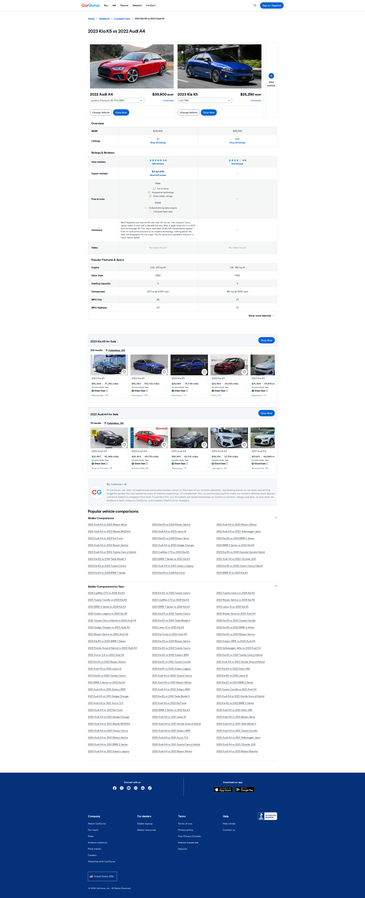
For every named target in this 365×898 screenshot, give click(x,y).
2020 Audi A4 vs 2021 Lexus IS (169, 716)
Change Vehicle (101, 112)
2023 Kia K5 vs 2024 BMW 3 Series (235, 538)
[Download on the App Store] (223, 790)
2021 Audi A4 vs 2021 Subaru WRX (107, 689)
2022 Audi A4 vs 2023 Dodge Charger (173, 545)
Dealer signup (145, 823)
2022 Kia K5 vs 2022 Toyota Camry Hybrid (239, 654)
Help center (229, 823)
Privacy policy (185, 829)
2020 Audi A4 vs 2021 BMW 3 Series (108, 744)
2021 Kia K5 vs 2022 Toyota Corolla (171, 661)
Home (91, 18)
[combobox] (102, 876)
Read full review (158, 175)
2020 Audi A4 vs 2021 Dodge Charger (109, 716)
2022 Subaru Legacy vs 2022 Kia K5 (107, 613)
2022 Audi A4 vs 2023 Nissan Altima (236, 524)
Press (91, 836)
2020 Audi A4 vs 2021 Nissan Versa (235, 716)
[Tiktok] (150, 789)
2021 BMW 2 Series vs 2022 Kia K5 (106, 682)
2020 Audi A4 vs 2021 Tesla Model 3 (236, 723)
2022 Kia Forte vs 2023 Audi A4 (169, 634)
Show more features (260, 315)
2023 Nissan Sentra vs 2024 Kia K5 (235, 599)
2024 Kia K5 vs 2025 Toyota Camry (171, 592)
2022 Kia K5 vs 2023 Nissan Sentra (235, 634)
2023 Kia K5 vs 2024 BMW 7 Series (107, 572)
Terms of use (185, 823)
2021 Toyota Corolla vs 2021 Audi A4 (236, 689)
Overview (168, 100)
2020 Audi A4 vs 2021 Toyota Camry (108, 730)
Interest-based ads (188, 842)
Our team (93, 829)
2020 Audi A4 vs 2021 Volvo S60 (234, 710)
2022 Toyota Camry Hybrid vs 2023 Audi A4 (112, 620)
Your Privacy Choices (189, 836)
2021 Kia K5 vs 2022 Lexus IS (232, 675)
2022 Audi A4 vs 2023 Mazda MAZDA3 (109, 531)
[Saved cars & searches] (255, 5)
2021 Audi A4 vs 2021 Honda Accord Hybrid (240, 696)
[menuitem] (106, 5)
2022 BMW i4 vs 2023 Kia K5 (232, 572)
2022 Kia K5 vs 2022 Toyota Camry (171, 613)
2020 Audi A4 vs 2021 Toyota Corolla (236, 730)
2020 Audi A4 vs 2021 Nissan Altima (172, 751)
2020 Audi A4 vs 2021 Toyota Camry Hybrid (176, 744)
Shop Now (121, 112)
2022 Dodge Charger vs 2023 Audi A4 (109, 627)
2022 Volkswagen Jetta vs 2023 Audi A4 (238, 648)
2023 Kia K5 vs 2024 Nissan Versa (170, 538)
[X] (121, 789)
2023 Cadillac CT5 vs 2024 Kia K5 (170, 599)
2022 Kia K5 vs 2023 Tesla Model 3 (171, 620)
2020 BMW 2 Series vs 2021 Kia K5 (171, 710)
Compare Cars (122, 18)
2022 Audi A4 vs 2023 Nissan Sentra (108, 545)
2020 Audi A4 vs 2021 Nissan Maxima (237, 751)
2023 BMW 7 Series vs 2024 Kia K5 (171, 606)
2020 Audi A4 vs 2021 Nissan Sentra (108, 737)
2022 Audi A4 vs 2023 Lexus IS (169, 531)
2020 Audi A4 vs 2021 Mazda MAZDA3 (109, 723)
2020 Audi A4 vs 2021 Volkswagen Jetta (238, 737)
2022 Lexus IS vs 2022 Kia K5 (168, 627)
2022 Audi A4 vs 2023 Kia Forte (105, 538)
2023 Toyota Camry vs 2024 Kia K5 (235, 592)
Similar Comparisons (101, 518)
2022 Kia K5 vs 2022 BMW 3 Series (235, 627)
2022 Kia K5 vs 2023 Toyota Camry (171, 648)
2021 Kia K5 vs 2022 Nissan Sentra (107, 661)
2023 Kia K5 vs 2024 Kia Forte (168, 572)
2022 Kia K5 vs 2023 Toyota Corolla (236, 620)
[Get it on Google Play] (244, 790)
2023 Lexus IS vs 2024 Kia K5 (232, 606)
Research (104, 18)
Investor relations (97, 842)
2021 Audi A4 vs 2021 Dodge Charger (108, 696)
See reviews (158, 163)
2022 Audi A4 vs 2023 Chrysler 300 (236, 558)
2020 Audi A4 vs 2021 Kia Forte (105, 710)
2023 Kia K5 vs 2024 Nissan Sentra (171, 524)
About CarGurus (97, 823)
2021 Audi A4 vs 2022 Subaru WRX (171, 689)
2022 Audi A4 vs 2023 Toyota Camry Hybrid (112, 552)
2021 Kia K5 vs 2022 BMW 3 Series (235, 703)
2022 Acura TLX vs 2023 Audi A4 (106, 654)
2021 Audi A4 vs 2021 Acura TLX (105, 703)
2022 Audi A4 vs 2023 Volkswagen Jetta (238, 531)
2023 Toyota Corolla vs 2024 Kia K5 (107, 599)
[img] (107, 391)
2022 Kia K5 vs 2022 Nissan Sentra (171, 641)
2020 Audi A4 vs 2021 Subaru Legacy (108, 751)
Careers (92, 855)
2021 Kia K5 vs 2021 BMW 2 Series (234, 682)
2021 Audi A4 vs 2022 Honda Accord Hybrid (240, 661)
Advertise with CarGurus (101, 861)
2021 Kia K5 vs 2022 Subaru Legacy (171, 668)
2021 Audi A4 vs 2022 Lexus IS (104, 668)
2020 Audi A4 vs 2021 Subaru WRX (171, 730)
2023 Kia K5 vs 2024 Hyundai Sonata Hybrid (240, 552)
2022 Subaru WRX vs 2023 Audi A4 (235, 641)
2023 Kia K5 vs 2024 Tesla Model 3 (107, 558)
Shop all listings (158, 142)
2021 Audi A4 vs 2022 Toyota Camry (172, 675)
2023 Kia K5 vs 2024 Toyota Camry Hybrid (239, 565)
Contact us (229, 829)
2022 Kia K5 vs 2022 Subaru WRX (170, 654)
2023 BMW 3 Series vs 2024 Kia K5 (107, 606)
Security (182, 848)
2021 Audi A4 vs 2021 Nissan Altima (171, 682)
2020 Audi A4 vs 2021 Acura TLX (170, 737)
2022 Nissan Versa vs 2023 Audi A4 (236, 613)
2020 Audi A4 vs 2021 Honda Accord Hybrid (176, 723)
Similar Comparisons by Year (106, 586)
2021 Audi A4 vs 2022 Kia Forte (169, 703)
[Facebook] (114, 789)
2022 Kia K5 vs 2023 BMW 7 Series (107, 641)
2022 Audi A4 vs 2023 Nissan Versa (107, 524)
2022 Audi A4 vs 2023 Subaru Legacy (173, 565)
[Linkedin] (143, 789)
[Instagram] (136, 789)
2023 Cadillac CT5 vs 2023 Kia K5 (170, 552)
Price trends (94, 848)
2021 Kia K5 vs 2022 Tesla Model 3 (171, 696)
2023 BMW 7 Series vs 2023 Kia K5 (171, 558)
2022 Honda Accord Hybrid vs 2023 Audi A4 (112, 648)
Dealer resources (146, 829)
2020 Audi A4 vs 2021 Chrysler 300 (236, 744)
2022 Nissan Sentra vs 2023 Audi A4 (108, 634)
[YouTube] (129, 789)
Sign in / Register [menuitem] (271, 5)
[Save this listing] (124, 372)
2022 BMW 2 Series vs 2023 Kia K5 (235, 545)
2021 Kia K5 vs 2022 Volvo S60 (233, 668)
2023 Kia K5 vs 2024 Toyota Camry (107, 565)
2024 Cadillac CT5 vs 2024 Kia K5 (106, 592)
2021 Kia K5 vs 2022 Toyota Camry (107, 675)
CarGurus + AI (118, 484)
